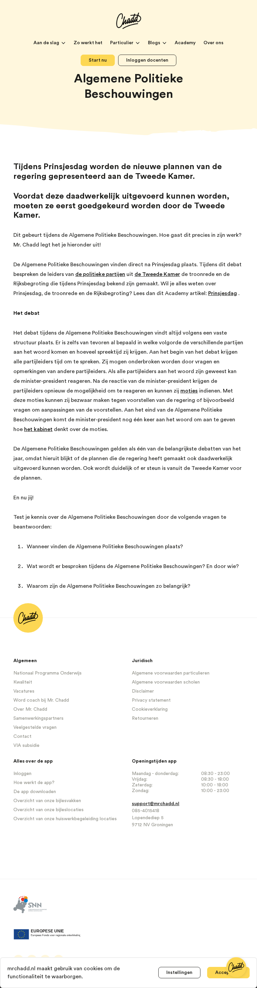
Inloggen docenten (147, 60)
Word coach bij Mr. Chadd (41, 700)
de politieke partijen (100, 274)
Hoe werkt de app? (34, 782)
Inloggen (22, 773)
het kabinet (38, 429)
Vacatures (23, 691)
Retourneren (145, 718)
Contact (22, 736)
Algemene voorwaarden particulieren (170, 673)
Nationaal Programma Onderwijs (47, 673)
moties (189, 391)
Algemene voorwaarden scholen (166, 682)
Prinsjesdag (222, 293)
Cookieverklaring (150, 709)
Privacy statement (151, 700)
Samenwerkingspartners (38, 718)
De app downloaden (34, 791)
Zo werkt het (88, 43)
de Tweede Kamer (157, 274)
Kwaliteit (22, 682)
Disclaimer (143, 691)
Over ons (213, 43)
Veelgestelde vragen (35, 727)
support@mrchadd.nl (155, 803)
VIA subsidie (26, 745)
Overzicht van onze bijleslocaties (48, 809)
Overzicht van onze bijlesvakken (47, 800)
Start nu (98, 60)
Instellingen (179, 972)
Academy (186, 43)
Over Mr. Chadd (30, 709)
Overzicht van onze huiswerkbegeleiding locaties (65, 819)
